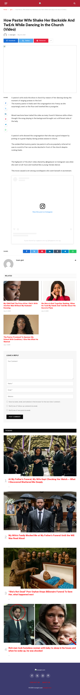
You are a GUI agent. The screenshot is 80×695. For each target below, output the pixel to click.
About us (46, 682)
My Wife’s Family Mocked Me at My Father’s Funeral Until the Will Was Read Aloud (41, 536)
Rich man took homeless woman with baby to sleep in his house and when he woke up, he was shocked (42, 649)
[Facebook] (6, 103)
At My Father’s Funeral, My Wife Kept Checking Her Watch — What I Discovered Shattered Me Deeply (41, 480)
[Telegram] (6, 124)
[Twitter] (6, 108)
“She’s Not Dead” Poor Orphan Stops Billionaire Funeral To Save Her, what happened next (40, 593)
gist (5, 15)
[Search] (74, 3)
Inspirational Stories (12, 475)
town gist (12, 35)
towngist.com (47, 688)
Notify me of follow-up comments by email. (23, 406)
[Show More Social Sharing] (51, 41)
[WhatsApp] (6, 130)
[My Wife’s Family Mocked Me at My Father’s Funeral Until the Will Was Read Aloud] (40, 511)
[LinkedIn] (6, 114)
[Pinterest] (6, 119)
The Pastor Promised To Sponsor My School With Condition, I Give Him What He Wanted (21, 339)
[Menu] (6, 3)
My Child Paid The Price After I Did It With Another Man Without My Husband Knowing (21, 305)
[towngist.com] (40, 3)
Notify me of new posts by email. (20, 410)
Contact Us (35, 682)
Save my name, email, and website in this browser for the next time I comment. (34, 402)
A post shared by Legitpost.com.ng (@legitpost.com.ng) (42, 240)
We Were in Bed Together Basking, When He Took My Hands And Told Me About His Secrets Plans (58, 305)
